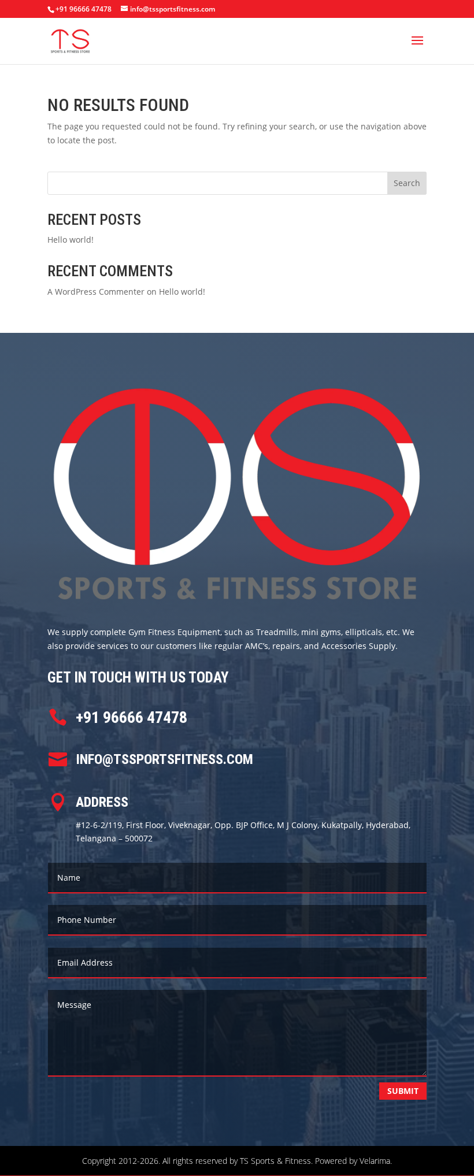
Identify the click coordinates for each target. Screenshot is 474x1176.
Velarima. (376, 1160)
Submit (403, 1090)
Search (407, 182)
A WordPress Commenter (96, 291)
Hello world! (70, 239)
